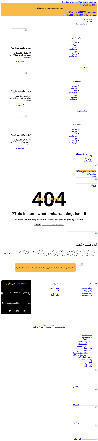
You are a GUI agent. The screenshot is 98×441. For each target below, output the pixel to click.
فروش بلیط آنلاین (80, 154)
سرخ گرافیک (38, 327)
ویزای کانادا (83, 344)
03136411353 (16, 292)
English (92, 174)
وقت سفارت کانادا (80, 355)
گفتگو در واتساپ (89, 5)
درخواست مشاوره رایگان (86, 171)
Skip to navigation (70, 2)
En (94, 186)
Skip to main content (87, 2)
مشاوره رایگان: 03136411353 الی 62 (80, 15)
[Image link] (23, 311)
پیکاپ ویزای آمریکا (80, 353)
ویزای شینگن (82, 346)
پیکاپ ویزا (83, 67)
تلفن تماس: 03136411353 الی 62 (82, 12)
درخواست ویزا (81, 24)
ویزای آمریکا (82, 341)
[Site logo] (84, 169)
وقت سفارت (82, 111)
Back (85, 339)
